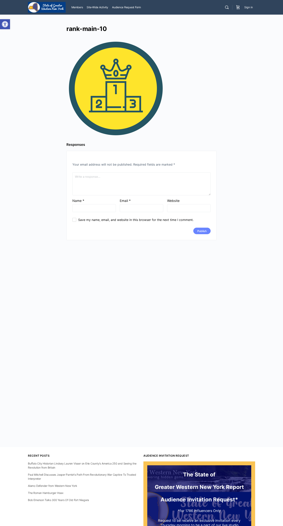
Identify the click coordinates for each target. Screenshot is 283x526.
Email (125, 201)
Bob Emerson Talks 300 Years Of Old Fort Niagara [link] (58, 500)
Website (173, 201)
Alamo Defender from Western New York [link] (52, 485)
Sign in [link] (248, 7)
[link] (5, 24)
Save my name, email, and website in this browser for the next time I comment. (135, 220)
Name (78, 201)
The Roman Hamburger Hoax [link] (46, 492)
